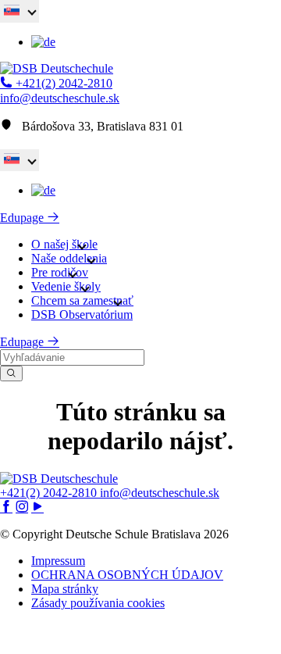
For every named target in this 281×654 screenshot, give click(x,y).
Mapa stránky (64, 588)
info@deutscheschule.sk (59, 98)
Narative (165, 638)
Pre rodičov (59, 272)
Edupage (23, 217)
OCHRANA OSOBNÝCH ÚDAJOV (127, 574)
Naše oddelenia (69, 258)
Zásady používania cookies (98, 602)
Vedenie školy (66, 286)
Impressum (58, 560)
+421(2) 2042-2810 (62, 83)
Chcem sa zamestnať (82, 300)
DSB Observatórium (82, 314)
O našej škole (64, 244)
